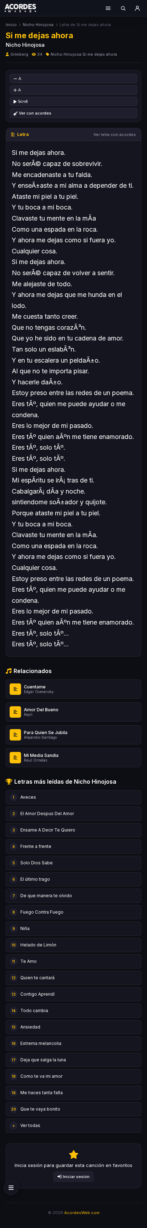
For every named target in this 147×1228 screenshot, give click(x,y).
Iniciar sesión (76, 1176)
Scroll (22, 101)
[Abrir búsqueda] (123, 8)
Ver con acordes (35, 113)
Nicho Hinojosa (38, 24)
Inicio (11, 24)
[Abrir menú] (108, 8)
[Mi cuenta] (137, 8)
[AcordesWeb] (25, 8)
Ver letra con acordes (114, 134)
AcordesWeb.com (82, 1212)
